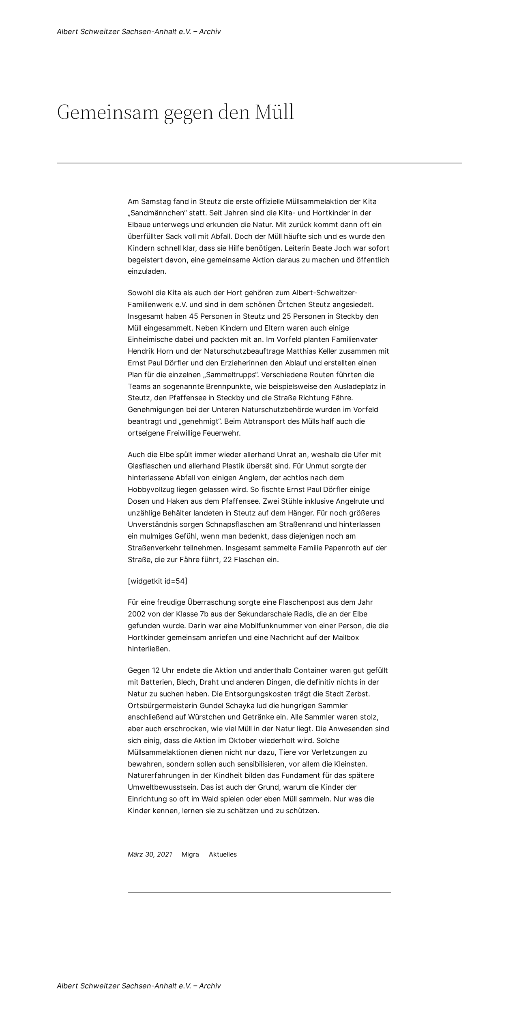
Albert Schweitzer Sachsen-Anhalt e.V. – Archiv (139, 31)
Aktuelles (223, 854)
